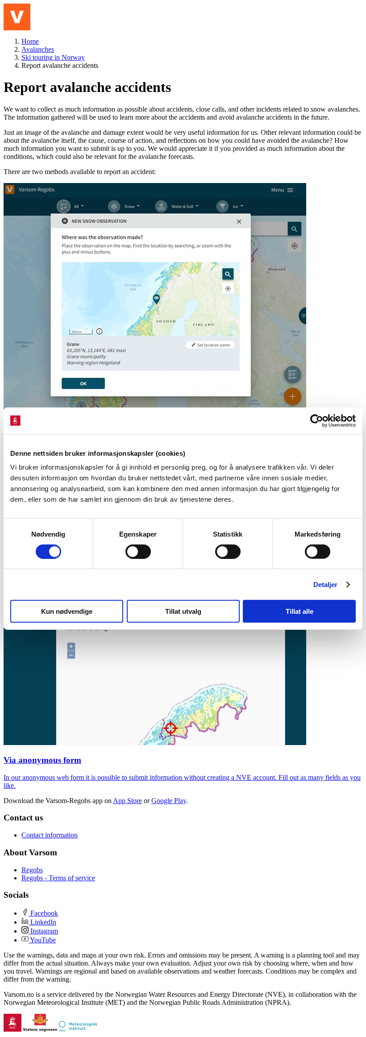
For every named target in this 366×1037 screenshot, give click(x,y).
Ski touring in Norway (53, 57)
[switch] (138, 551)
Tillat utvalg (183, 611)
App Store (127, 800)
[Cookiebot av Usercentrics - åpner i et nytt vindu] (317, 420)
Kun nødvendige (66, 611)
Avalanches (37, 49)
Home (30, 41)
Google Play (168, 800)
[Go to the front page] (17, 17)
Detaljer (325, 584)
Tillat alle (299, 611)
